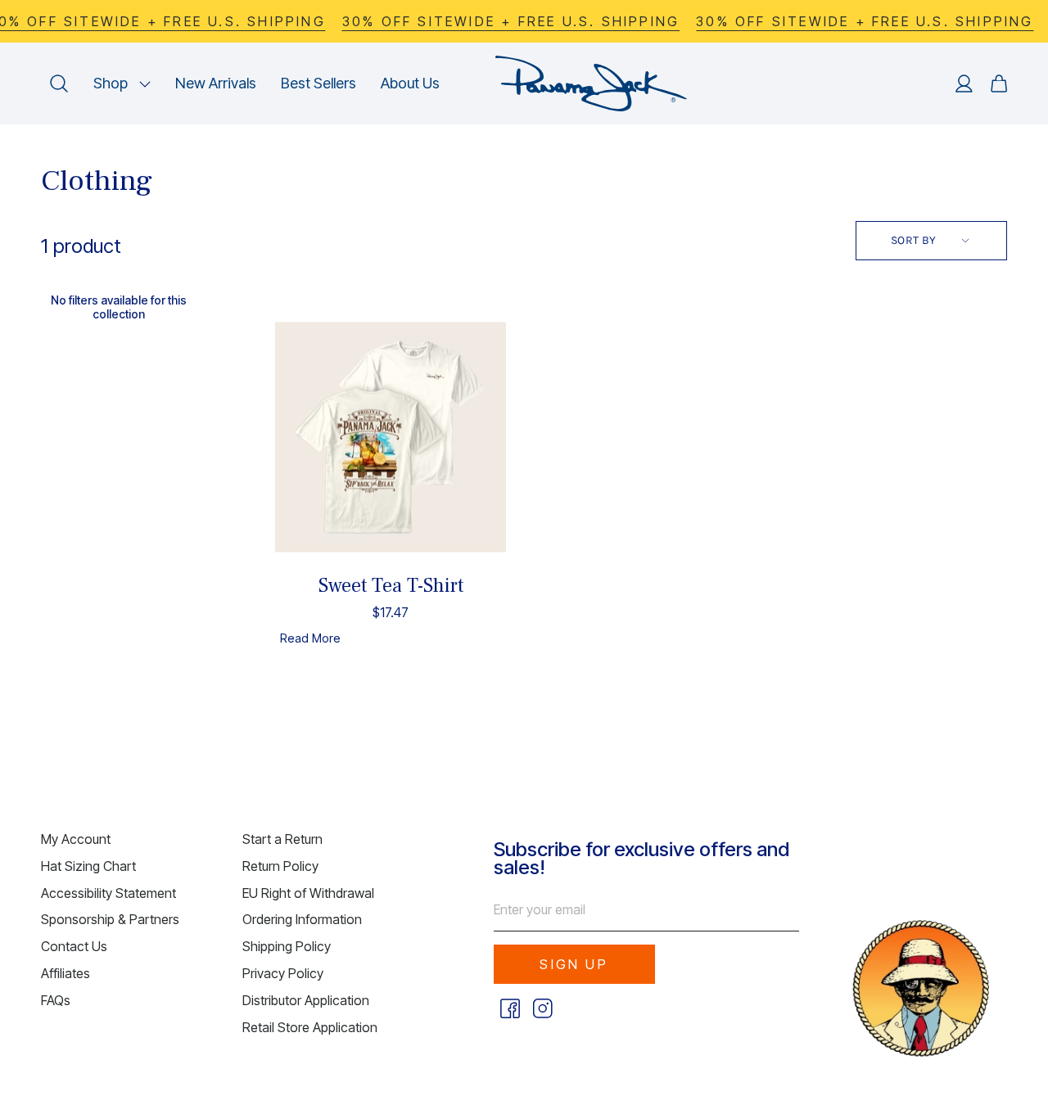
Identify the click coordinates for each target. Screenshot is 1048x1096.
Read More (310, 638)
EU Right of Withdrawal (308, 893)
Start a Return (282, 839)
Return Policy (280, 866)
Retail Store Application (309, 1027)
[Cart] (999, 83)
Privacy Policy (282, 973)
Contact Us (74, 946)
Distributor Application (305, 1000)
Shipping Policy (286, 946)
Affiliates (65, 973)
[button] (122, 83)
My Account (76, 839)
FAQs (55, 1000)
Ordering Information (302, 919)
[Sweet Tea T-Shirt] (390, 437)
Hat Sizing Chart (88, 866)
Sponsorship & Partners (110, 919)
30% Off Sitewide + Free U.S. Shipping (511, 21)
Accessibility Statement (108, 893)
